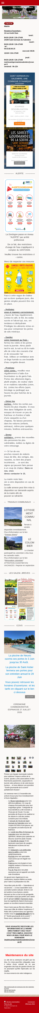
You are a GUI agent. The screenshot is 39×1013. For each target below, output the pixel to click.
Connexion (31, 1002)
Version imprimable (12, 1002)
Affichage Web (30, 1004)
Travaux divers (11, 535)
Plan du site (8, 1004)
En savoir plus (19, 123)
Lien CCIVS (30, 696)
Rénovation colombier (14, 560)
